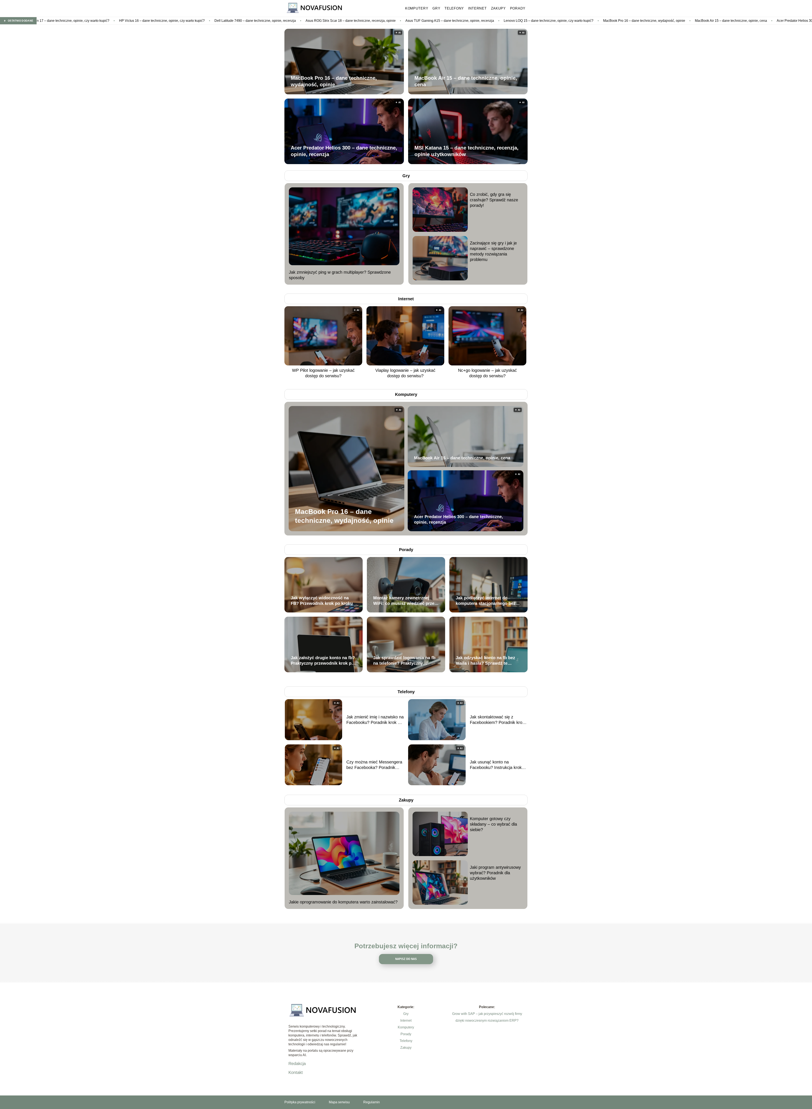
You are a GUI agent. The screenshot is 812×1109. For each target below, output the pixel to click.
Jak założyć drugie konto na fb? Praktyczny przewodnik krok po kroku (323, 660)
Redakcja (297, 1063)
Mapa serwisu (339, 1102)
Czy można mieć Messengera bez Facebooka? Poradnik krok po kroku (374, 765)
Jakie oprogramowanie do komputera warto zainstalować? (343, 902)
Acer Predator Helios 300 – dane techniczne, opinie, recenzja (662, 20)
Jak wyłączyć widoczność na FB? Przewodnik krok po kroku (322, 601)
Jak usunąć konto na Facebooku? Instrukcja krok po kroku (496, 765)
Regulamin (371, 1102)
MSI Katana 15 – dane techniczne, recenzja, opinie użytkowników (466, 151)
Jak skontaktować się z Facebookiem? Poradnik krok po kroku (497, 720)
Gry (436, 8)
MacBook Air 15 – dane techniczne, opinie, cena (570, 20)
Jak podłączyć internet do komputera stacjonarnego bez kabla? (486, 601)
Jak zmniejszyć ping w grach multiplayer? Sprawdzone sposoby (340, 275)
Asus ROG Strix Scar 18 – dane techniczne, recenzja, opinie (190, 20)
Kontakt (295, 1072)
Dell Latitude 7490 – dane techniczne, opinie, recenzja (94, 20)
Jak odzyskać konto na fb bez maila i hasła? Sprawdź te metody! (485, 660)
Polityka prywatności (299, 1102)
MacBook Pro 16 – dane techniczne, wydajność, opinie (484, 20)
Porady (517, 8)
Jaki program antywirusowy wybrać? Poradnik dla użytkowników (495, 873)
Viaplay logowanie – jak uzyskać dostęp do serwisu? (405, 373)
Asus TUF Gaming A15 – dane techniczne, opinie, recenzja (289, 20)
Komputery (416, 8)
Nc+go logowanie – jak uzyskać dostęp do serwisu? (487, 373)
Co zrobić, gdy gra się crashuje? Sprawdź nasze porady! (494, 200)
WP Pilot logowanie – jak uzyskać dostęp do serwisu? (323, 373)
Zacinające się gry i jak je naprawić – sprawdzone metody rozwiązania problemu (493, 251)
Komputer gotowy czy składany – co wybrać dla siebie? (493, 824)
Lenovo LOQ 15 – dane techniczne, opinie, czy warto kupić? (388, 20)
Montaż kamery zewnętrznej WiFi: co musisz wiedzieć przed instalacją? (405, 601)
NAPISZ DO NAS (406, 959)
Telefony (454, 8)
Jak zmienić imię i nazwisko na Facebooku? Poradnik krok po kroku (375, 720)
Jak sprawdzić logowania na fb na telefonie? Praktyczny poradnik (404, 660)
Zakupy (498, 8)
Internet (477, 8)
